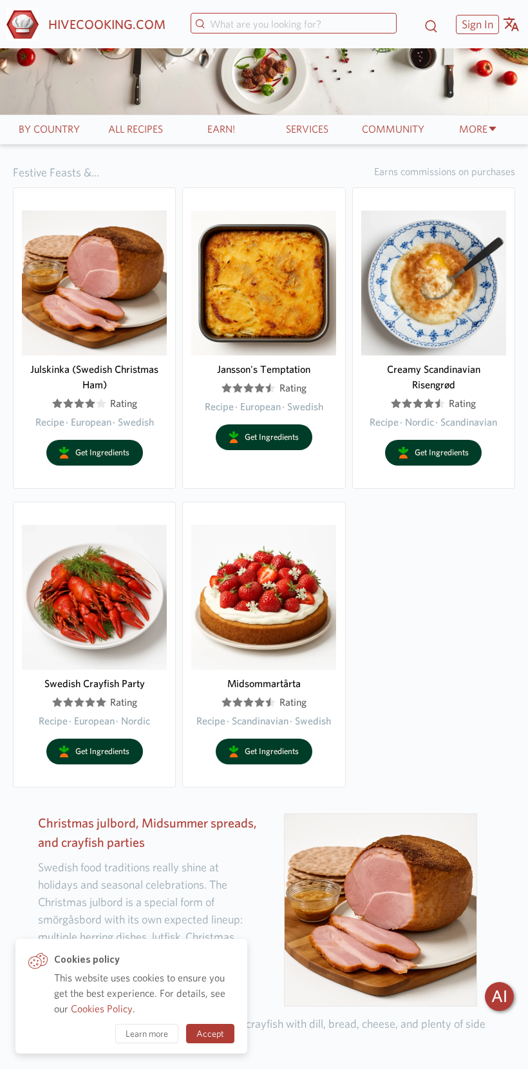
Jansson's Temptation (263, 369)
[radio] (57, 404)
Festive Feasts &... (56, 172)
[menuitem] (476, 24)
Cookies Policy (102, 1009)
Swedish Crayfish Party (94, 683)
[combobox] (294, 24)
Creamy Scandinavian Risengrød (433, 377)
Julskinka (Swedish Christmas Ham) (94, 377)
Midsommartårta (264, 683)
